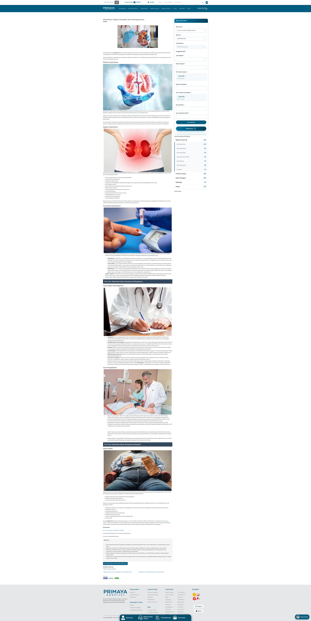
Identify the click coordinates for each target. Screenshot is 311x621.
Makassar (167, 604)
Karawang (180, 604)
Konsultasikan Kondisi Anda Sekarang (115, 563)
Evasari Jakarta (169, 594)
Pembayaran (180, 43)
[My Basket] (207, 2)
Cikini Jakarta (181, 592)
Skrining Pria (180, 161)
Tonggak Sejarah (134, 594)
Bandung (180, 597)
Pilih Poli (178, 35)
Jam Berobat (180, 55)
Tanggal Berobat (181, 51)
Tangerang (168, 599)
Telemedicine (151, 599)
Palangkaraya (169, 607)
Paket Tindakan (181, 178)
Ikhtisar (132, 605)
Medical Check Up (181, 140)
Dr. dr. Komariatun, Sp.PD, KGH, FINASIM (113, 530)
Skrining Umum (181, 144)
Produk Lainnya (181, 174)
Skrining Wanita (181, 165)
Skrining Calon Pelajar (183, 157)
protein (139, 112)
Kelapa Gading (169, 592)
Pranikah (179, 169)
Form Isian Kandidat (153, 612)
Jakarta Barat (181, 594)
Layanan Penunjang (153, 594)
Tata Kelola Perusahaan (136, 610)
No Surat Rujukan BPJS (182, 113)
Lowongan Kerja (152, 610)
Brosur (160, 2)
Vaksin (178, 186)
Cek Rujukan (191, 122)
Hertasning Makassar (183, 614)
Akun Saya (178, 2)
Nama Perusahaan (181, 84)
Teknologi (150, 597)
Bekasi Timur (168, 602)
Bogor (167, 597)
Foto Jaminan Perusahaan (183, 92)
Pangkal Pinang (169, 611)
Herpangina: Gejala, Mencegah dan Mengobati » (151, 572)
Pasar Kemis (181, 609)
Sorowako (180, 607)
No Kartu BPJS (180, 105)
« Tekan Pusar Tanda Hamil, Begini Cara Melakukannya (117, 572)
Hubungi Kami (168, 2)
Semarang (180, 611)
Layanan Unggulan (153, 592)
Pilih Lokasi (179, 26)
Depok (167, 614)
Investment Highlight (135, 607)
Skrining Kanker (181, 152)
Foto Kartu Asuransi (182, 72)
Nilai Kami (132, 592)
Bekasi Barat (181, 599)
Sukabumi (168, 609)
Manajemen (133, 597)
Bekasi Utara (181, 602)
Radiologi (179, 182)
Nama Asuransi (180, 63)
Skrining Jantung (181, 148)
